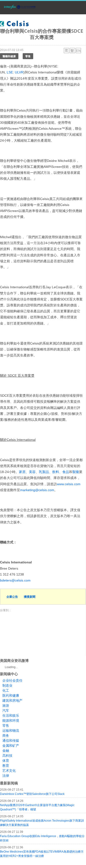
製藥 (75, 472)
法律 (5, 775)
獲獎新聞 (29, 597)
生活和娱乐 (10, 715)
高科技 (7, 755)
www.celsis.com (69, 484)
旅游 (5, 705)
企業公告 (12, 597)
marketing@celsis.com (37, 490)
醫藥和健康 (9, 56)
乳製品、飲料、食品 (54, 472)
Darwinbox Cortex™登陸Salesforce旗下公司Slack (32, 794)
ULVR (19, 72)
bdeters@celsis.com (15, 580)
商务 (5, 735)
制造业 (7, 685)
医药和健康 (10, 695)
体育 (5, 760)
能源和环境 (10, 720)
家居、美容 (27, 472)
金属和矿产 (10, 745)
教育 (5, 765)
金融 (5, 750)
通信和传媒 (10, 740)
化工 (5, 690)
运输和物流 (10, 730)
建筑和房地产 (12, 700)
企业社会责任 (12, 680)
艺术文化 (9, 770)
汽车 (5, 710)
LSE (10, 72)
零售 (28, 56)
